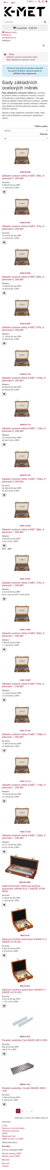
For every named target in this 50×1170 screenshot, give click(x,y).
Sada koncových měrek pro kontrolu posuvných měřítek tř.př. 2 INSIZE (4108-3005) (23, 888)
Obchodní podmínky (10, 1130)
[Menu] (43, 45)
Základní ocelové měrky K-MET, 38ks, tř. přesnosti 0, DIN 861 (23, 177)
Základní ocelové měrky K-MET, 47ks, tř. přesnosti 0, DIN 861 (23, 227)
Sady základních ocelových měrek (20, 59)
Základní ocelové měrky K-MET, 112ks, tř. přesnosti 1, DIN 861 (24, 786)
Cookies (5, 1166)
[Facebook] (43, 1)
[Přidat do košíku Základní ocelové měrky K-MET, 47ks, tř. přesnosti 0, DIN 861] (4, 242)
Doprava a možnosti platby (13, 1128)
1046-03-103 (25, 374)
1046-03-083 (25, 273)
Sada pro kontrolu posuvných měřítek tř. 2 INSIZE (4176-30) (24, 940)
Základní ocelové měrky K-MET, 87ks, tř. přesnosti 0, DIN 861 (23, 328)
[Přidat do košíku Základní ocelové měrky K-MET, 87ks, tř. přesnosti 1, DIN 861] (4, 700)
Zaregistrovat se (9, 37)
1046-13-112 (25, 781)
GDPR (4, 1133)
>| (31, 1111)
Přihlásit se (6, 35)
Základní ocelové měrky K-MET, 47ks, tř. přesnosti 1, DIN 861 (23, 584)
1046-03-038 (25, 172)
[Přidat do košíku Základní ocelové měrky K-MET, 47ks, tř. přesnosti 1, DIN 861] (4, 599)
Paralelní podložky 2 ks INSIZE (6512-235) (24, 1040)
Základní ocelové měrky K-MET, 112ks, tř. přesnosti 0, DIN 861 (24, 429)
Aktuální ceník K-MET (11, 1156)
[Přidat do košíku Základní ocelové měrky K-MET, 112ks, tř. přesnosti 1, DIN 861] (4, 801)
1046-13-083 (25, 629)
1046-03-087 (25, 323)
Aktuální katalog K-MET (12, 1153)
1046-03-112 (25, 424)
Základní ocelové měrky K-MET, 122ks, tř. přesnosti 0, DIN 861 (24, 480)
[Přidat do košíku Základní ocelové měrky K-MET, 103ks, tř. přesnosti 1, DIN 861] (4, 750)
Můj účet (5, 1163)
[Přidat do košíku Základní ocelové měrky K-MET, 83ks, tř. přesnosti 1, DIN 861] (4, 649)
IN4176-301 (25, 986)
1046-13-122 (25, 831)
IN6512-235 (25, 1036)
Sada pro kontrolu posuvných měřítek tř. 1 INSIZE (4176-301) (24, 991)
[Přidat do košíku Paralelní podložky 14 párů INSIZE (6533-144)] (4, 1104)
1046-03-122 (25, 475)
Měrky (11, 54)
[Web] (46, 1)
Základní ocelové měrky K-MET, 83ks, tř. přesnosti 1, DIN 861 (23, 634)
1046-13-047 (25, 578)
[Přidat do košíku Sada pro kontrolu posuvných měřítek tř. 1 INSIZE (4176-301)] (4, 1006)
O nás (4, 1125)
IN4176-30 (25, 935)
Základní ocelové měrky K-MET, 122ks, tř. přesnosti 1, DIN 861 (24, 836)
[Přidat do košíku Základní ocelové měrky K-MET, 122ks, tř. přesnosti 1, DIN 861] (4, 851)
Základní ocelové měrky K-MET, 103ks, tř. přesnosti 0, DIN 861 (24, 379)
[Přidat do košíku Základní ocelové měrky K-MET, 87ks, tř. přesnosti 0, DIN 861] (4, 343)
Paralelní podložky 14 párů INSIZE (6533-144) (24, 1089)
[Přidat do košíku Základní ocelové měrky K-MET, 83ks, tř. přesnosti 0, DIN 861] (4, 293)
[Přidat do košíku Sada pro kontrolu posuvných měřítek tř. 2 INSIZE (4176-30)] (4, 955)
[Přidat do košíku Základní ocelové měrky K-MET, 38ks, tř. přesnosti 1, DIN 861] (4, 545)
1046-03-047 (25, 222)
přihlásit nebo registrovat (24, 73)
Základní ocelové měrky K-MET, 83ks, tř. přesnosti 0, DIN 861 (23, 278)
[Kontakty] (40, 1)
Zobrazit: (44, 134)
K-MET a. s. (32, 1)
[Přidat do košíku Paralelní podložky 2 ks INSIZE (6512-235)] (4, 1054)
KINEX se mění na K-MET (13, 1138)
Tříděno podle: (41, 126)
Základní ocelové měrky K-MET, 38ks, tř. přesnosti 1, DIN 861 (23, 531)
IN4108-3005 (25, 882)
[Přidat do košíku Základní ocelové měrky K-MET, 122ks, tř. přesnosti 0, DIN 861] (4, 495)
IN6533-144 (25, 1084)
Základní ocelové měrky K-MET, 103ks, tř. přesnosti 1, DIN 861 (24, 735)
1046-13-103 (25, 730)
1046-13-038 (25, 525)
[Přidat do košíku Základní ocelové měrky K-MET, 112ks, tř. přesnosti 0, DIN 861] (4, 444)
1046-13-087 (25, 680)
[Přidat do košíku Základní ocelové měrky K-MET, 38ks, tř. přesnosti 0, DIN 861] (4, 192)
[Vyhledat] (45, 22)
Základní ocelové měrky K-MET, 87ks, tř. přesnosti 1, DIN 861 (23, 685)
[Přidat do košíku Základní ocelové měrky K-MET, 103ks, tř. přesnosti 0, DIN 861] (4, 394)
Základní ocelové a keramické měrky (21, 57)
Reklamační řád (8, 1136)
